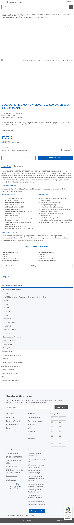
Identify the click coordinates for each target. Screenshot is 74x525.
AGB (29, 428)
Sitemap (8, 428)
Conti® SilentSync (9, 340)
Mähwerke (4, 377)
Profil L (6, 300)
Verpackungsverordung (35, 421)
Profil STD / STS (9, 333)
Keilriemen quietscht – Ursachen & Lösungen (35, 491)
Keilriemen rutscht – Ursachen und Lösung (35, 496)
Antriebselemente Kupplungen (11, 366)
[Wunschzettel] (61, 2)
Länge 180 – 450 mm (15, 117)
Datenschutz (32, 424)
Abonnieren (61, 407)
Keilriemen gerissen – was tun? (36, 460)
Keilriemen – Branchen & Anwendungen (36, 455)
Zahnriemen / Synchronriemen (11, 285)
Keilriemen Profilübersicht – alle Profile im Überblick (36, 485)
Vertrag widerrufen (37, 511)
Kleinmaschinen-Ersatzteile (10, 380)
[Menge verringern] (4, 158)
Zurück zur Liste (7, 14)
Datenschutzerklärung (39, 400)
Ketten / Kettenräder (7, 369)
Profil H (6, 304)
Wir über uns (10, 417)
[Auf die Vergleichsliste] (64, 28)
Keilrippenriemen (6, 351)
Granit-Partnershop (12, 453)
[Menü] (71, 507)
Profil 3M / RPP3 (9, 319)
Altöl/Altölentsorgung (34, 417)
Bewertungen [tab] (18, 166)
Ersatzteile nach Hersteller (9, 373)
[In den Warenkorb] (2, 23)
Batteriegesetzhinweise (35, 435)
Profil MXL (7, 293)
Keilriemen (4, 282)
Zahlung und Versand (13, 421)
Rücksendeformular (12, 424)
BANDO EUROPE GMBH (14, 457)
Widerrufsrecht (32, 438)
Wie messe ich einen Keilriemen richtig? (34, 472)
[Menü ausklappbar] (2, 1)
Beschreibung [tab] (6, 166)
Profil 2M (6, 315)
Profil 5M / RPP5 (9, 322)
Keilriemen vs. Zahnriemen (36, 501)
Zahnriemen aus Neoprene (12, 290)
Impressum (31, 431)
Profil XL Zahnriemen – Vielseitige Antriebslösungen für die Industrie (25, 297)
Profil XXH (7, 311)
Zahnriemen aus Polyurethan (12, 337)
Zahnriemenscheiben (10, 344)
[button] (57, 2)
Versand (17, 142)
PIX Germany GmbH (12, 466)
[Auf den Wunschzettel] (69, 28)
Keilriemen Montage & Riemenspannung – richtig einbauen (36, 478)
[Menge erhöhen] (33, 158)
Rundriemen (5, 359)
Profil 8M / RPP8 (9, 326)
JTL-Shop (64, 520)
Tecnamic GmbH (11, 476)
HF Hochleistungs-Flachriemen (11, 355)
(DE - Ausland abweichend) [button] (20, 150)
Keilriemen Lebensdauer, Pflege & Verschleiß (36, 466)
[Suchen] (71, 7)
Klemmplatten (7, 348)
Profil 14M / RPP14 (10, 329)
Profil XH (6, 308)
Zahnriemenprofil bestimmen (37, 504)
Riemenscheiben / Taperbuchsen (12, 362)
